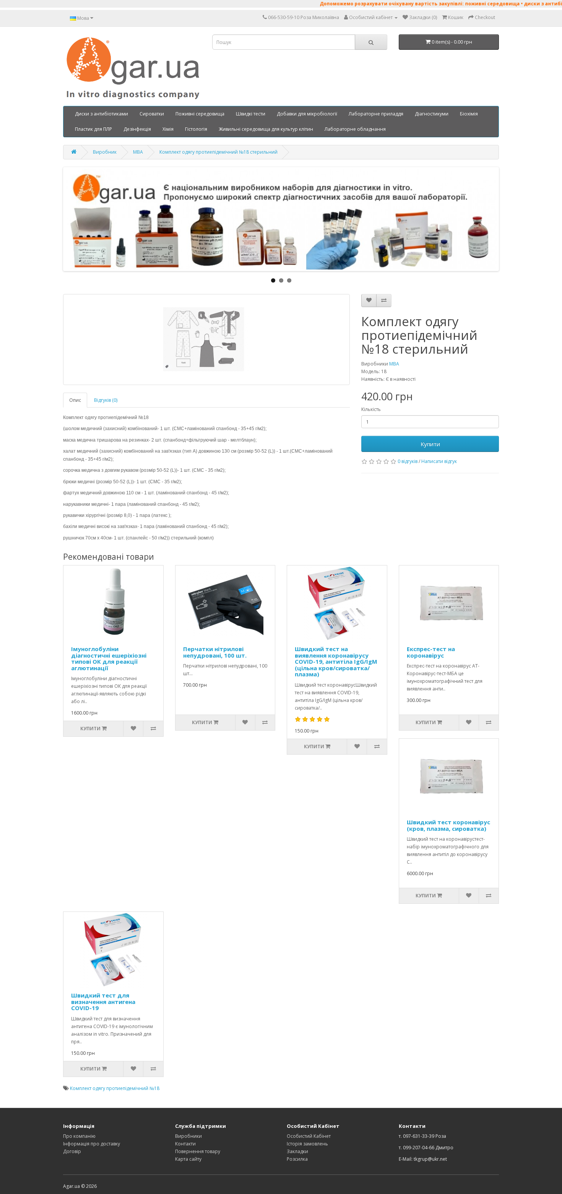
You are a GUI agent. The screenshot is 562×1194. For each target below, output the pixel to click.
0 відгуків (407, 461)
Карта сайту (188, 1159)
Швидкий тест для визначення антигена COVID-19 (103, 1001)
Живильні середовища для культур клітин (266, 129)
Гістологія (196, 129)
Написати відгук (439, 461)
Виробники (188, 1136)
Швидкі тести (250, 113)
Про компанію (79, 1136)
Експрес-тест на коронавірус (431, 652)
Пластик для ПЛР (93, 129)
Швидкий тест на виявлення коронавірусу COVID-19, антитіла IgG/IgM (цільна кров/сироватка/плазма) (336, 661)
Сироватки (152, 113)
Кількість (371, 409)
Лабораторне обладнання (355, 129)
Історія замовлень (307, 1143)
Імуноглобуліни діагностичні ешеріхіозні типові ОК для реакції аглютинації (108, 658)
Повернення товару (197, 1151)
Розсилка (297, 1159)
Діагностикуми (431, 113)
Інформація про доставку (91, 1143)
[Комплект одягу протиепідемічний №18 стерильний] (206, 339)
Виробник (105, 152)
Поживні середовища (199, 113)
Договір (72, 1151)
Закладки (297, 1151)
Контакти (185, 1143)
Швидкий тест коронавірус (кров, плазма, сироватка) (448, 825)
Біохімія (469, 113)
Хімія (168, 129)
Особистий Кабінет (309, 1136)
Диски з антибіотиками (101, 113)
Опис (75, 400)
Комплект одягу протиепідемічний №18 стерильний (218, 152)
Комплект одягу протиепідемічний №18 (114, 1088)
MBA (138, 152)
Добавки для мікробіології (307, 113)
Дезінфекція (137, 129)
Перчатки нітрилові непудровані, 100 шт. (215, 652)
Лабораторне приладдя (376, 113)
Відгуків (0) (105, 400)
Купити (430, 444)
